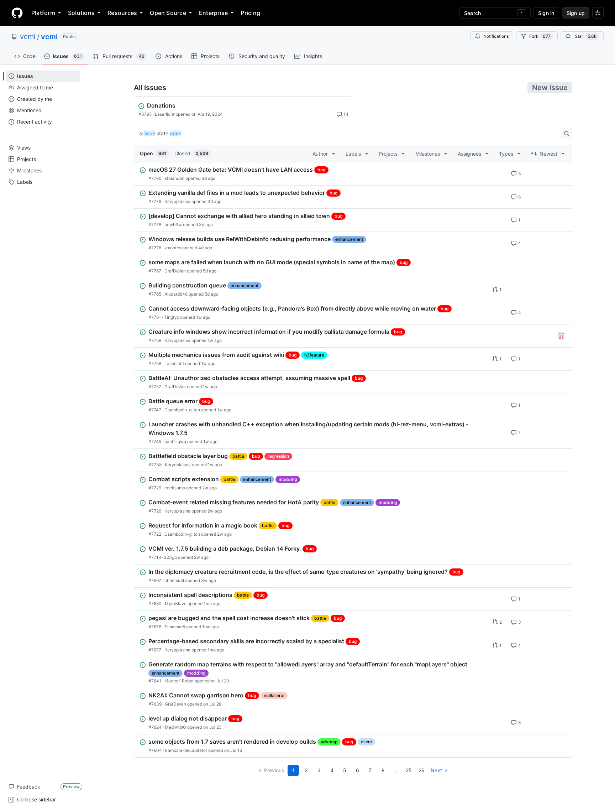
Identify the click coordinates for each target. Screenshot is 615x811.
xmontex (172, 247)
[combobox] (349, 133)
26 (422, 770)
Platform (43, 12)
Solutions (81, 12)
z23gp (170, 557)
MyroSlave (175, 603)
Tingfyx (171, 317)
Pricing (250, 12)
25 (409, 770)
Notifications (496, 36)
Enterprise (213, 12)
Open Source (168, 12)
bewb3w (173, 224)
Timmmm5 (174, 626)
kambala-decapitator (186, 750)
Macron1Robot (179, 680)
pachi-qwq (175, 441)
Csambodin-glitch (182, 409)
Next (436, 770)
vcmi (28, 36)
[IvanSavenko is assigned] (561, 335)
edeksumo (174, 487)
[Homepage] (17, 13)
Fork (540, 36)
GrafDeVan (175, 271)
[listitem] (353, 173)
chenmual (174, 580)
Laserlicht (164, 114)
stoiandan (174, 178)
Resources (122, 12)
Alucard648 (176, 294)
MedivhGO (175, 727)
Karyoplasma (177, 201)
